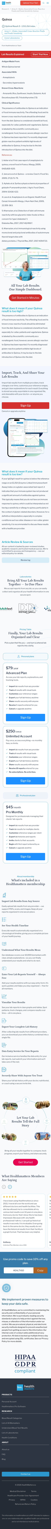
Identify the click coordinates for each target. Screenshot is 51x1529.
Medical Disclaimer (18, 1491)
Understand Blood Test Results (15, 1428)
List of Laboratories (10, 1433)
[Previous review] (4, 1187)
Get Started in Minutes (25, 297)
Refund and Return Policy (25, 1504)
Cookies (34, 1500)
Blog (4, 1459)
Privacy (12, 1500)
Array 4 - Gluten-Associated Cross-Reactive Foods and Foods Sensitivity (24, 32)
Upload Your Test (30, 3)
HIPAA (23, 1500)
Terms (33, 1491)
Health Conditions (9, 1438)
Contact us (25, 1474)
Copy (40, 1270)
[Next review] (10, 1187)
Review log (25, 560)
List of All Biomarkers (11, 1423)
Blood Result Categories (12, 1418)
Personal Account (9, 1402)
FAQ (3, 1454)
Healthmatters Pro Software (14, 1406)
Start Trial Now (40, 54)
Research (5, 9)
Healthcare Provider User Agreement (23, 1496)
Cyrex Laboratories (12, 38)
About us (5, 1449)
